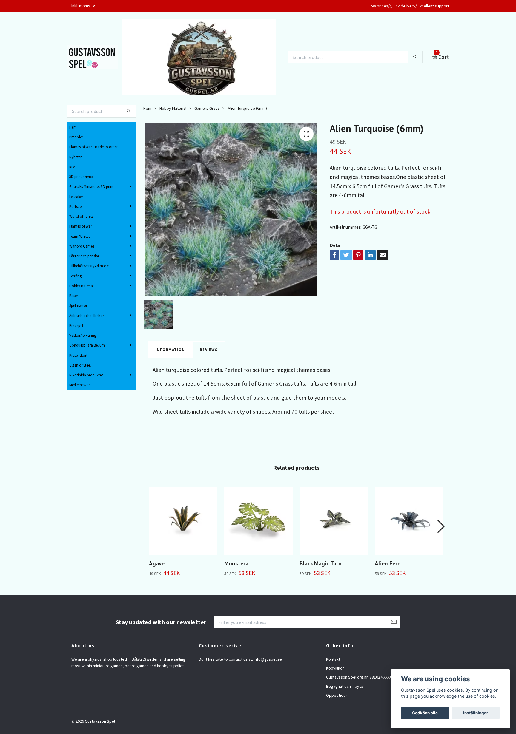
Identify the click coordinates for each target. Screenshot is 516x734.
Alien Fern (388, 563)
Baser (73, 295)
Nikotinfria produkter (86, 375)
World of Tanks (81, 216)
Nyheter (75, 156)
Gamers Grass (207, 108)
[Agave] (183, 521)
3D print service (81, 176)
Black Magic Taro (321, 563)
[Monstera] (258, 521)
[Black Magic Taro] (334, 521)
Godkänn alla (425, 712)
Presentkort (78, 355)
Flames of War (80, 226)
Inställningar (475, 712)
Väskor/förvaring (82, 335)
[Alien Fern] (409, 521)
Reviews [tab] (208, 349)
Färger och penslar (84, 256)
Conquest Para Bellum (87, 345)
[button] (441, 526)
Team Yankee (79, 236)
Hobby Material (81, 285)
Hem (73, 127)
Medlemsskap (80, 384)
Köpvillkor (335, 668)
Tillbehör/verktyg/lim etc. (89, 265)
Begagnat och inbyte (344, 686)
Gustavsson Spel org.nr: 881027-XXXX (359, 677)
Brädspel (76, 325)
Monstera (236, 563)
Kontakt (333, 659)
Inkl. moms (81, 5)
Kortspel (75, 206)
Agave (157, 563)
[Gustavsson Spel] (92, 57)
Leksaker (76, 196)
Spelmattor (78, 305)
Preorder (76, 137)
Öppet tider (336, 695)
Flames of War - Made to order (93, 146)
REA (72, 166)
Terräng (75, 275)
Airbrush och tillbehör (86, 315)
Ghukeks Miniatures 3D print (91, 186)
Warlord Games (81, 246)
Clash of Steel (80, 365)
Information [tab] (170, 349)
